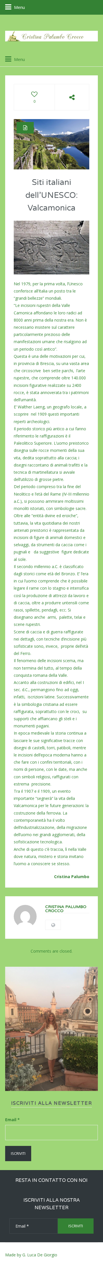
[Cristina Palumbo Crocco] (51, 35)
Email (12, 1119)
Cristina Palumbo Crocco (65, 908)
